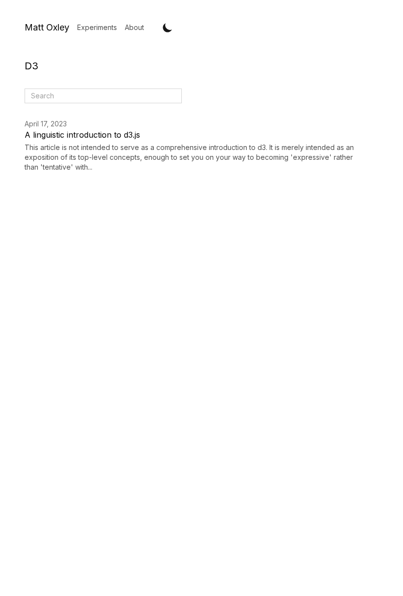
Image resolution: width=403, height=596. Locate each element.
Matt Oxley (47, 27)
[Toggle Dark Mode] (167, 27)
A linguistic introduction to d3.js (82, 135)
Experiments (97, 27)
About (134, 27)
